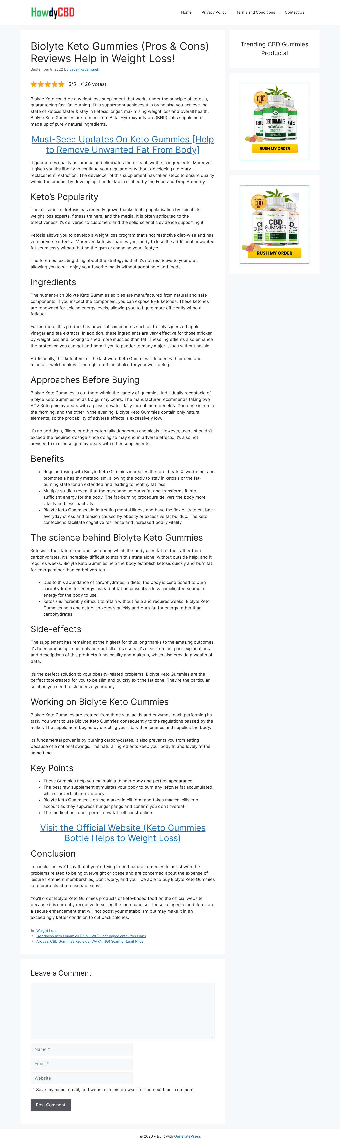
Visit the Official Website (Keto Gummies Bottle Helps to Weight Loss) (123, 832)
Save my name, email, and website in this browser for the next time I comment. (115, 1089)
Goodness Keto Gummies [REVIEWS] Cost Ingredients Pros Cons (91, 936)
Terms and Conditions (255, 12)
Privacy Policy (214, 12)
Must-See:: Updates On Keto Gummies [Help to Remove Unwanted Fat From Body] (123, 144)
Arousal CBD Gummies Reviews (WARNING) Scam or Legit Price (89, 941)
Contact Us (294, 12)
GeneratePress (187, 1136)
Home (186, 12)
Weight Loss (46, 930)
